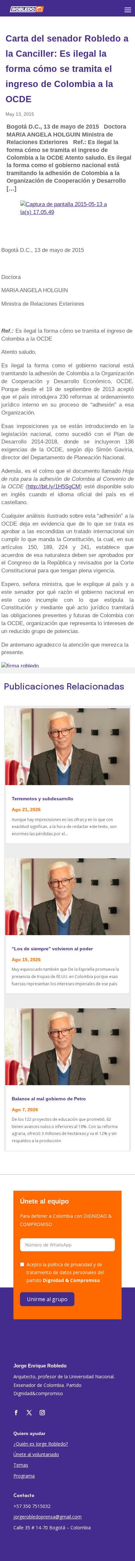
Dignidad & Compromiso (71, 1280)
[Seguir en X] (29, 1412)
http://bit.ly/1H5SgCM (54, 486)
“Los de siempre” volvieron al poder (52, 948)
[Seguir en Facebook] (16, 1412)
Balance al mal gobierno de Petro (49, 1098)
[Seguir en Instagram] (42, 1412)
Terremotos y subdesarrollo (42, 798)
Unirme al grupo (47, 1299)
